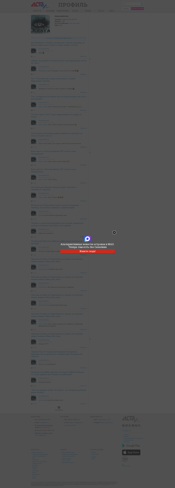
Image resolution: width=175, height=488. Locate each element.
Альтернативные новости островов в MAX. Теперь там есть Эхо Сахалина (87, 246)
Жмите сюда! (87, 251)
